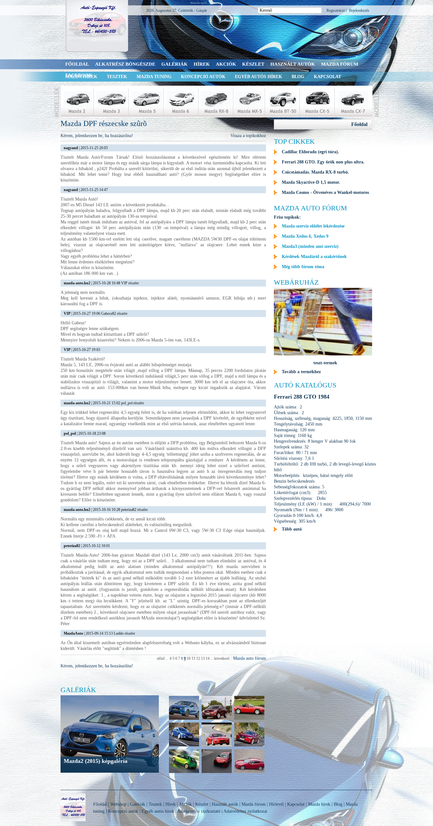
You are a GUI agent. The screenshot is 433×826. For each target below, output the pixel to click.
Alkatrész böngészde (125, 64)
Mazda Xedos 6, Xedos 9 (305, 236)
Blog (298, 76)
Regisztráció (335, 10)
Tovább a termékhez (301, 371)
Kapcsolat (327, 76)
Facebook (79, 75)
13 (203, 658)
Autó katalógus (305, 385)
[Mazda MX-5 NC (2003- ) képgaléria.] (249, 719)
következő (221, 658)
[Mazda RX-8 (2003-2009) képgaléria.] (216, 745)
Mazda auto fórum (249, 658)
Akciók (226, 64)
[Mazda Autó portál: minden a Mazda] (97, 26)
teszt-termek (325, 362)
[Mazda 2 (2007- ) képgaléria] (184, 772)
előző (161, 658)
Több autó (292, 529)
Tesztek (117, 76)
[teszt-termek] (323, 354)
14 (208, 658)
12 (198, 658)
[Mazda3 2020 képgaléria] (216, 772)
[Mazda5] (146, 101)
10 (189, 658)
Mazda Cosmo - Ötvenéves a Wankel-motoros (325, 192)
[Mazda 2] (77, 101)
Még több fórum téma (303, 266)
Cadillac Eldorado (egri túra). (310, 151)
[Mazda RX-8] (216, 101)
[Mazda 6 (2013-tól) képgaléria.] (249, 745)
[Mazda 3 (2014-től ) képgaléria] (249, 772)
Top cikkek (294, 141)
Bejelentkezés (359, 10)
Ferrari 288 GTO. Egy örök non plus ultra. (323, 162)
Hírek (202, 64)
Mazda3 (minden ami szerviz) (310, 246)
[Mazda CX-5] (317, 101)
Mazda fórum (339, 64)
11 (193, 658)
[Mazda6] (181, 101)
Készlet (253, 64)
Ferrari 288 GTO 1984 (301, 397)
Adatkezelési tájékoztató (198, 811)
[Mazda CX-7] (353, 101)
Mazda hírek (319, 804)
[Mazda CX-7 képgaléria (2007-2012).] (216, 719)
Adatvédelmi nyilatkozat (245, 811)
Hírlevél (276, 804)
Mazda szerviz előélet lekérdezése (313, 226)
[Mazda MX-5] (249, 101)
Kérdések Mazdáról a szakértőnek (314, 256)
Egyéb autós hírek (258, 76)
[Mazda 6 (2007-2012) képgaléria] (184, 745)
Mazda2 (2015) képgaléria (95, 761)
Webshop (118, 804)
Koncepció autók (203, 76)
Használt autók (292, 64)
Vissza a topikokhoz (248, 135)
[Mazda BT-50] (283, 101)
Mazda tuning (154, 76)
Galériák (174, 64)
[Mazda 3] (111, 101)
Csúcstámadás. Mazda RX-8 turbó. (315, 172)
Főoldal (77, 64)
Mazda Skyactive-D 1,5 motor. (311, 182)
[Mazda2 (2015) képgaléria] (184, 719)
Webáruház (296, 282)
